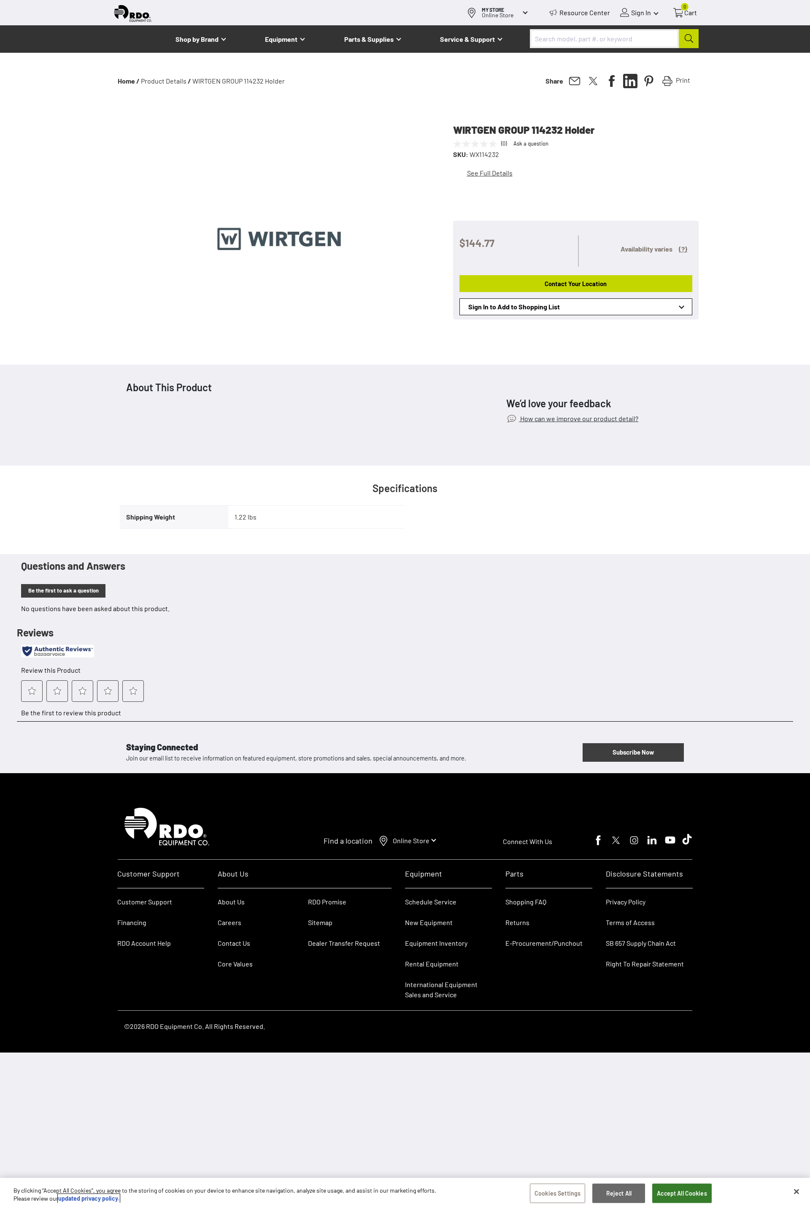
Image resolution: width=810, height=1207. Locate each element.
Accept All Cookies (682, 1193)
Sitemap (320, 922)
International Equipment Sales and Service (441, 989)
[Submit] (689, 38)
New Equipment (429, 922)
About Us (231, 902)
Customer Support (144, 902)
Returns (517, 922)
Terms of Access (630, 922)
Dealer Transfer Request (344, 943)
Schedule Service (430, 902)
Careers (229, 922)
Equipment (281, 39)
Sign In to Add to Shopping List (514, 307)
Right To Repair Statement (645, 964)
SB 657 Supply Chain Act (641, 943)
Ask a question (530, 143)
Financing (131, 922)
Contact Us (234, 943)
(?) (683, 249)
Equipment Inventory (436, 943)
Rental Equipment (432, 964)
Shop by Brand (197, 39)
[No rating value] (477, 143)
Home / (129, 81)
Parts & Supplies (369, 39)
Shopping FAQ (525, 902)
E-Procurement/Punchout (544, 943)
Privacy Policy (625, 902)
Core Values (235, 964)
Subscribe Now (633, 752)
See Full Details (490, 173)
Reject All (619, 1193)
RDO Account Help (144, 943)
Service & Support (467, 39)
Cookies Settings (557, 1193)
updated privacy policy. (88, 1198)
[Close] (796, 1192)
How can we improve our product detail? (578, 418)
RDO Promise (327, 902)
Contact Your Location (576, 283)
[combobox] (614, 38)
